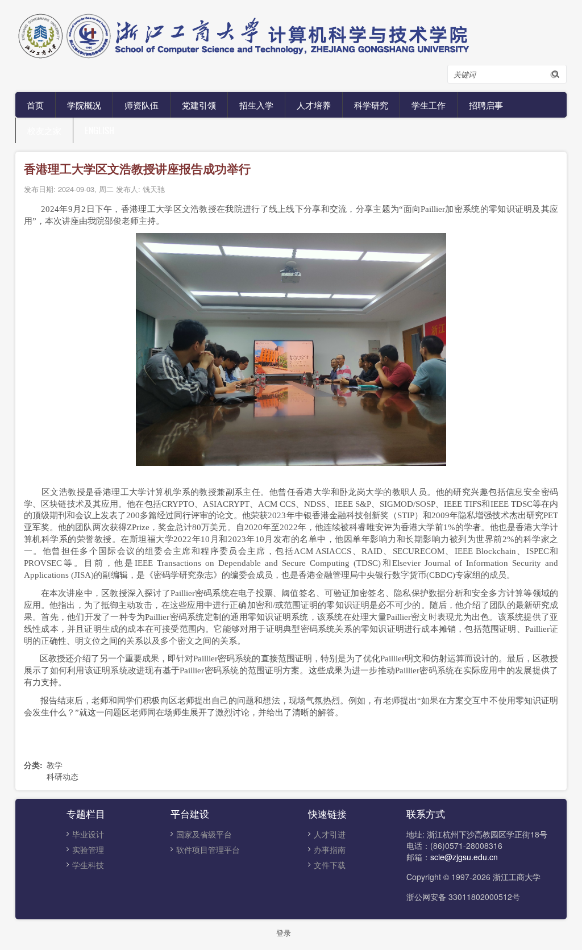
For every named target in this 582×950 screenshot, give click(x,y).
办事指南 (330, 849)
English (99, 130)
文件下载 (330, 864)
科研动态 (62, 776)
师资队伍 (141, 104)
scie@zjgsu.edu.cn (464, 857)
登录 (283, 932)
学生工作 (428, 104)
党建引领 (199, 104)
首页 (35, 104)
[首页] (288, 34)
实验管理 (88, 849)
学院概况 (84, 104)
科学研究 (371, 104)
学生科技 (88, 864)
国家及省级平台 (204, 834)
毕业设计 (88, 834)
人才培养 (314, 104)
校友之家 (44, 130)
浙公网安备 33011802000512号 (463, 896)
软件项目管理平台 (208, 849)
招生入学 (256, 104)
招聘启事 (486, 104)
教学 (55, 764)
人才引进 (330, 834)
